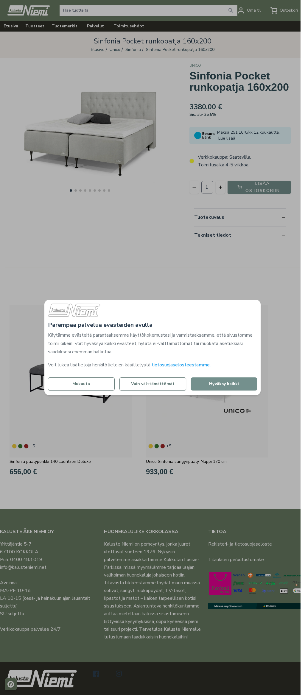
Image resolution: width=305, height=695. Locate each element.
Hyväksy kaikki (224, 384)
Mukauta (81, 384)
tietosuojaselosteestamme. (181, 365)
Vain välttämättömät (153, 384)
